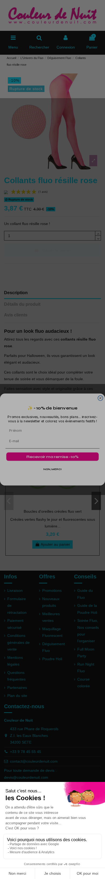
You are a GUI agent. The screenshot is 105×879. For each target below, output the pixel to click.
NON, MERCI (52, 469)
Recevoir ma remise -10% (52, 457)
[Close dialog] (100, 398)
